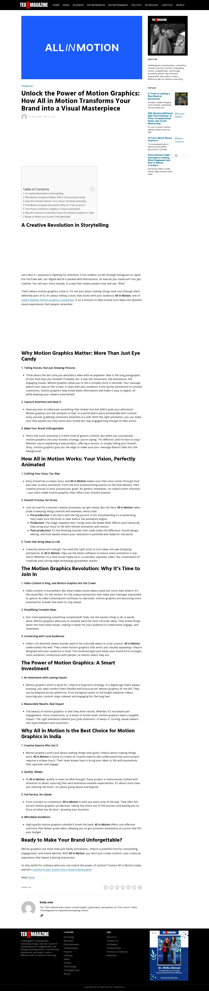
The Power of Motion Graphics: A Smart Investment (52, 208)
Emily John (36, 117)
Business (68, 940)
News (67, 959)
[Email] (140, 887)
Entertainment (71, 944)
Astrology (69, 937)
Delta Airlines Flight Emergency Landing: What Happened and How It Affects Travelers (159, 160)
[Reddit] (134, 887)
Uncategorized (71, 970)
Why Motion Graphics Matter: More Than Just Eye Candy (55, 197)
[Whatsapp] (128, 887)
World (67, 973)
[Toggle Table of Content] (91, 189)
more (31, 877)
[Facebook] (106, 887)
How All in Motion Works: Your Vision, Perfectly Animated (55, 201)
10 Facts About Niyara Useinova (160, 139)
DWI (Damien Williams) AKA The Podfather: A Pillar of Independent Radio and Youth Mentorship (160, 119)
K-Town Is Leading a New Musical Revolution (159, 96)
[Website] (42, 915)
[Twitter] (111, 887)
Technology (27, 86)
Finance (68, 951)
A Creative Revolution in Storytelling (44, 193)
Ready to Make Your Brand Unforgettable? (48, 216)
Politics (67, 962)
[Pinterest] (117, 887)
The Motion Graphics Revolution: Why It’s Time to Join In (55, 205)
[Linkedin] (123, 887)
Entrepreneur (71, 948)
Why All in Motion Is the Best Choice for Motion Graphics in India (59, 212)
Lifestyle (68, 955)
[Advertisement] (81, 145)
